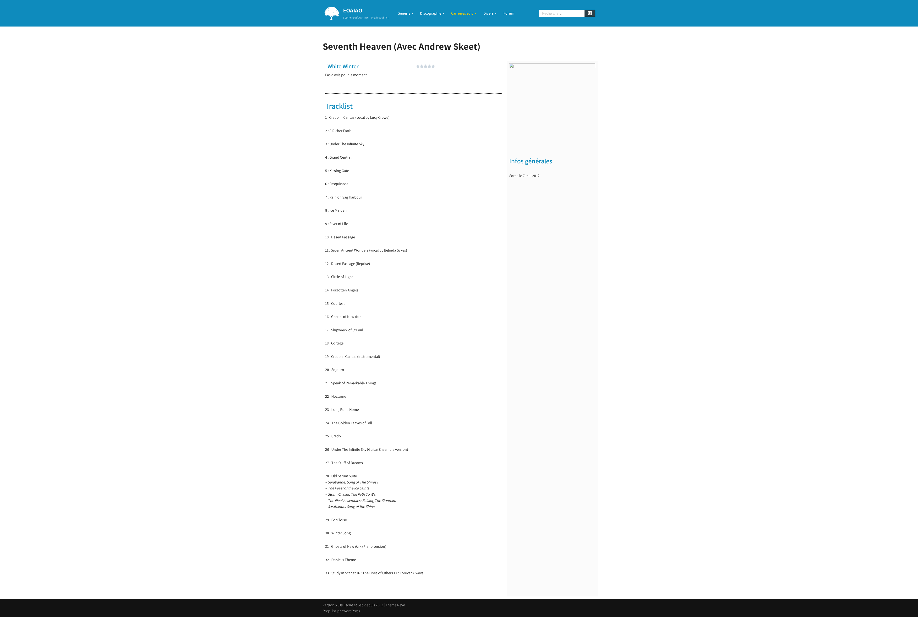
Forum (508, 13)
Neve (401, 604)
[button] (412, 13)
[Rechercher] (590, 13)
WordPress (351, 610)
